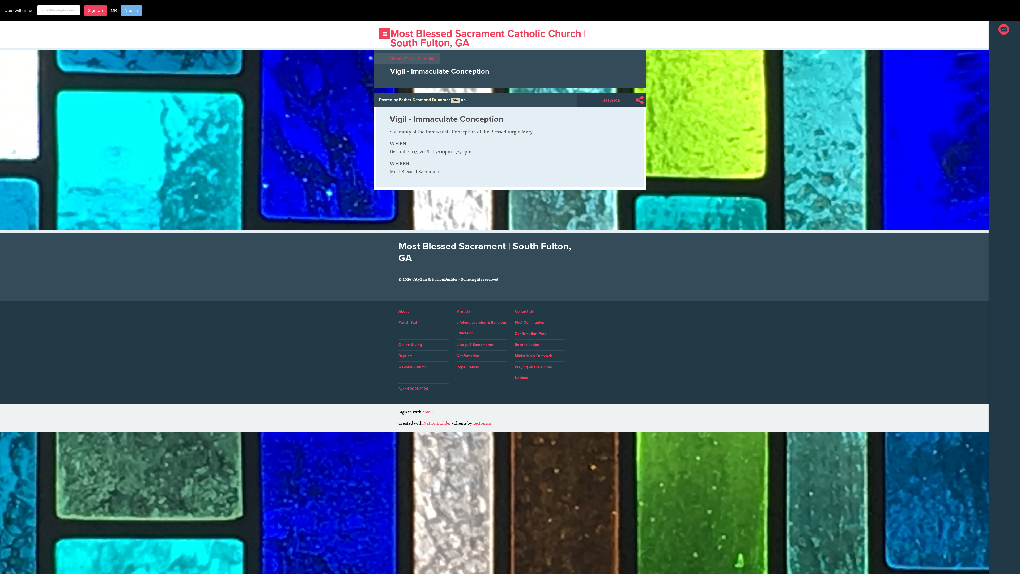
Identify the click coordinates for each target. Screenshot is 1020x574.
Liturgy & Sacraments (475, 345)
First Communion (529, 322)
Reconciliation (527, 345)
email (427, 411)
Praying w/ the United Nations (533, 372)
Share (611, 99)
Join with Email (20, 10)
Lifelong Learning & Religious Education (482, 327)
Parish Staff (408, 322)
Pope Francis (468, 367)
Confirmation (468, 356)
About (403, 311)
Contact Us (524, 311)
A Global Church (412, 367)
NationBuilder (437, 422)
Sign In (131, 10)
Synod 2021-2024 (413, 389)
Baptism (405, 356)
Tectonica (482, 422)
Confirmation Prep (530, 333)
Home (397, 58)
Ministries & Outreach (533, 356)
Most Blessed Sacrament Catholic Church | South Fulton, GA (488, 38)
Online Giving (410, 345)
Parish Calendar (420, 58)
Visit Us (463, 311)
